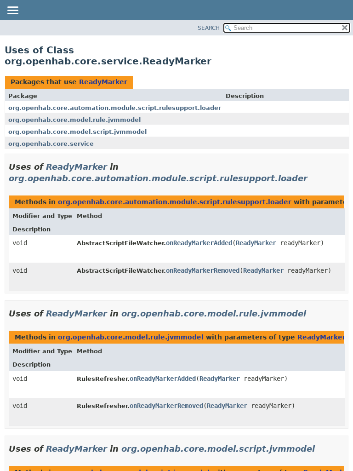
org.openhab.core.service (51, 143)
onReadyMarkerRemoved (202, 270)
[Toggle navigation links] (12, 11)
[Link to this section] (314, 178)
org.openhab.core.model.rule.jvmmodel (74, 119)
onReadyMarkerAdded (199, 243)
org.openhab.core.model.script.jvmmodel (77, 131)
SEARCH (209, 28)
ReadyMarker (103, 82)
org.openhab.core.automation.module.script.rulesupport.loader (114, 107)
